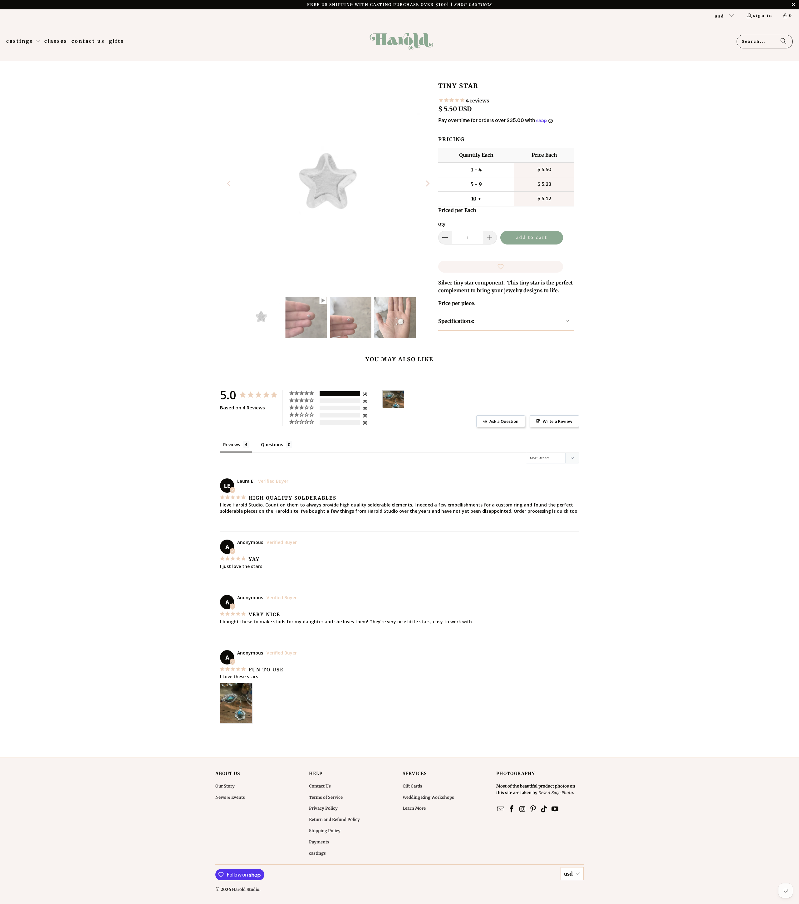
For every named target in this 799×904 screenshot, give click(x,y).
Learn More (414, 808)
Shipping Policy (325, 830)
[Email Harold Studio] (501, 809)
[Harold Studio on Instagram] (522, 809)
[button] (23, 41)
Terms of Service (326, 797)
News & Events (230, 797)
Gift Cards (412, 786)
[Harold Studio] (401, 41)
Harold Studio (245, 889)
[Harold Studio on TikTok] (544, 809)
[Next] (427, 183)
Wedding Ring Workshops (428, 797)
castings (317, 853)
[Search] (783, 41)
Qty (441, 224)
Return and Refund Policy (334, 819)
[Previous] (229, 183)
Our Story (225, 786)
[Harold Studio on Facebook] (512, 809)
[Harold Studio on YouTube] (555, 809)
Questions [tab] (272, 444)
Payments (319, 842)
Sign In (762, 15)
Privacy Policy (323, 808)
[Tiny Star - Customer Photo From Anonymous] (393, 399)
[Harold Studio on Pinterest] (533, 809)
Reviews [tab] (231, 444)
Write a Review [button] (557, 421)
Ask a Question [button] (503, 421)
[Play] (328, 183)
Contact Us (320, 786)
